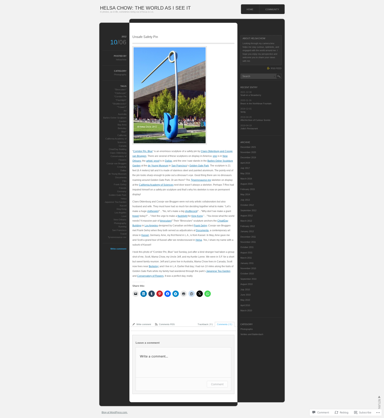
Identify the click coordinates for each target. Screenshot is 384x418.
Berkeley (153, 266)
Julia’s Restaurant (249, 128)
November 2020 (248, 152)
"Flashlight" (121, 100)
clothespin (152, 211)
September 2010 (248, 279)
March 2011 (246, 258)
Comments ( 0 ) (224, 324)
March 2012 (246, 221)
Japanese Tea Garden (218, 271)
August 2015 (246, 184)
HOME (250, 9)
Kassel (145, 235)
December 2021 (248, 147)
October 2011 (247, 247)
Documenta (202, 230)
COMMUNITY (272, 9)
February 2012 (247, 226)
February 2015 (247, 189)
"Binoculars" (120, 89)
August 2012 (246, 215)
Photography (120, 223)
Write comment (118, 249)
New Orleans (120, 219)
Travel (123, 234)
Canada (122, 146)
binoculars (165, 220)
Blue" (123, 131)
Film (124, 181)
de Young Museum (158, 165)
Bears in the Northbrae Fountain (255, 103)
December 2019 (248, 157)
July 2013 (245, 200)
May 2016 (245, 173)
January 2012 (247, 231)
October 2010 (247, 273)
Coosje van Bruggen (116, 163)
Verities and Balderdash (251, 334)
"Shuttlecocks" (119, 104)
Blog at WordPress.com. (115, 412)
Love (124, 216)
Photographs (120, 74)
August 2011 (246, 252)
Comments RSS (167, 324)
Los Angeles (151, 225)
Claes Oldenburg (118, 153)
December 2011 (248, 237)
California (121, 135)
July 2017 (245, 168)
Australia (122, 114)
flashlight (182, 216)
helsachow (121, 59)
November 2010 (248, 268)
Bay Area (122, 124)
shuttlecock (191, 211)
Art (125, 110)
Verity (243, 112)
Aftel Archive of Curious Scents (255, 120)
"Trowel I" (121, 107)
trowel (135, 216)
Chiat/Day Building (117, 149)
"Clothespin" (120, 93)
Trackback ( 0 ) (205, 324)
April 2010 (245, 305)
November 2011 (248, 242)
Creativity (121, 167)
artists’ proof (152, 160)
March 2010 (246, 310)
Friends (122, 188)
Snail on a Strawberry (250, 95)
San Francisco (179, 165)
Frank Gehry (200, 225)
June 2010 (245, 295)
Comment (217, 384)
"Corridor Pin (120, 96)
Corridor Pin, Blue (143, 151)
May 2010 (245, 300)
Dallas (168, 160)
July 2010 (245, 289)
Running (122, 226)
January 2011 (247, 263)
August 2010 (246, 284)
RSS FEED (276, 68)
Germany (121, 191)
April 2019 (245, 163)
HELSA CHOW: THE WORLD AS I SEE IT (145, 8)
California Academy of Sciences (156, 184)
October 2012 (247, 205)
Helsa (199, 240)
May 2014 (245, 194)
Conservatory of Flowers (150, 276)
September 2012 (248, 210)
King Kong (197, 216)
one (215, 156)
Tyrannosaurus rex (201, 180)
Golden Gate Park (199, 165)
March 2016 (246, 178)
